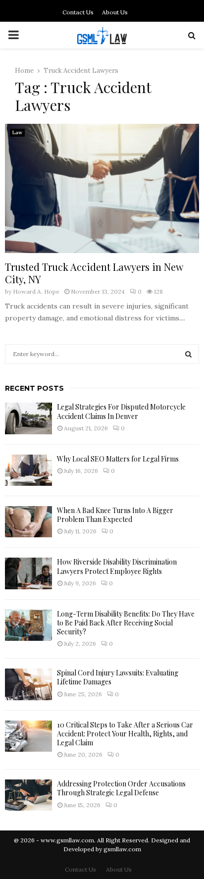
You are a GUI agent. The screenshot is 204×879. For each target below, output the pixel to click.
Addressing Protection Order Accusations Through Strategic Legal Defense (121, 788)
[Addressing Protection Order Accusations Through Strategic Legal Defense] (28, 795)
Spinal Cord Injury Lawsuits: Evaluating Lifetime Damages (117, 677)
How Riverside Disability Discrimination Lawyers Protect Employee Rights (117, 566)
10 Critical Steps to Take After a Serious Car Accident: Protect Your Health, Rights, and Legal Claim (125, 733)
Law (17, 132)
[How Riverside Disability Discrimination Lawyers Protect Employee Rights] (28, 573)
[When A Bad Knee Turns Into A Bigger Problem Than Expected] (28, 521)
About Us (115, 12)
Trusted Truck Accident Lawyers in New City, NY (94, 273)
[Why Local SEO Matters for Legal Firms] (28, 470)
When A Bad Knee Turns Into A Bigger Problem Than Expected (115, 515)
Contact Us (78, 12)
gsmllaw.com (122, 849)
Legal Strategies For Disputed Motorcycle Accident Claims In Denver (121, 411)
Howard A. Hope (36, 291)
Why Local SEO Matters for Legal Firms (118, 459)
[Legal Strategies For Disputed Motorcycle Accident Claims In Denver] (28, 418)
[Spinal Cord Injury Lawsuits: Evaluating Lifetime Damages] (28, 684)
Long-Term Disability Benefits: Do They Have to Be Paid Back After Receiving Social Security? (126, 622)
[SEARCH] (188, 354)
